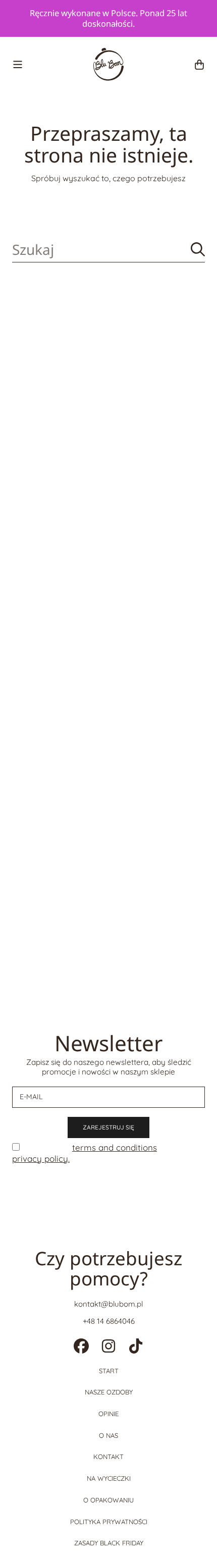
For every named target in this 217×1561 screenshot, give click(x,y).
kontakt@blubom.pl (108, 1304)
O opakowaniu (108, 1500)
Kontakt (108, 1456)
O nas (108, 1435)
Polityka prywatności (108, 1522)
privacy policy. (41, 1158)
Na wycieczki (109, 1478)
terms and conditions (114, 1147)
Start (109, 1371)
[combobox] (108, 249)
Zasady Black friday (108, 1543)
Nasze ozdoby (109, 1392)
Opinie (108, 1414)
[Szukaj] (198, 249)
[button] (18, 64)
